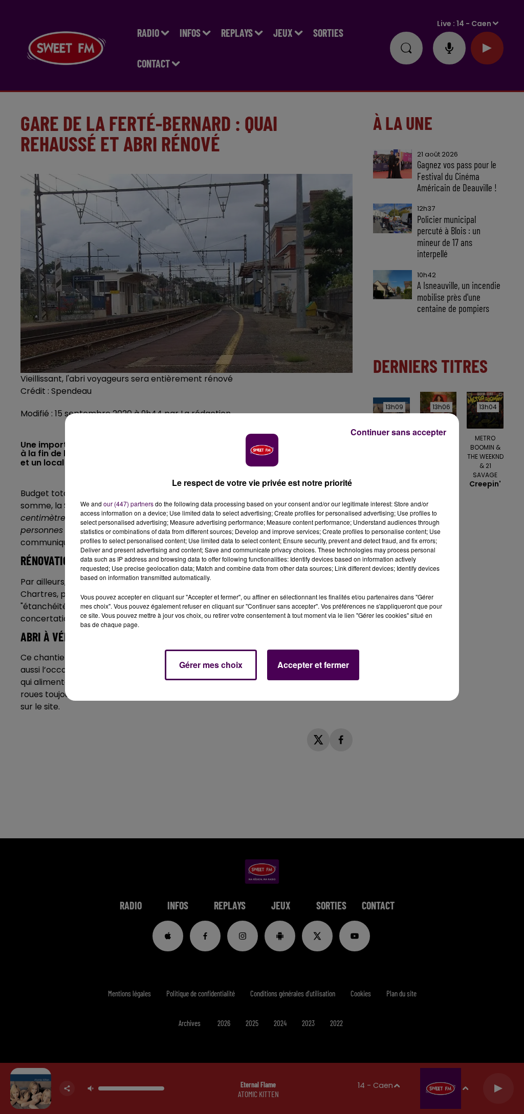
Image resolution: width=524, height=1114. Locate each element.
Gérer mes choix (211, 665)
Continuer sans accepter (398, 432)
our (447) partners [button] (128, 503)
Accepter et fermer (313, 665)
